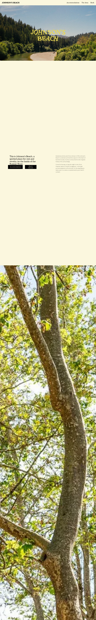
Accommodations (73, 3)
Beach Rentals (30, 167)
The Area (85, 3)
